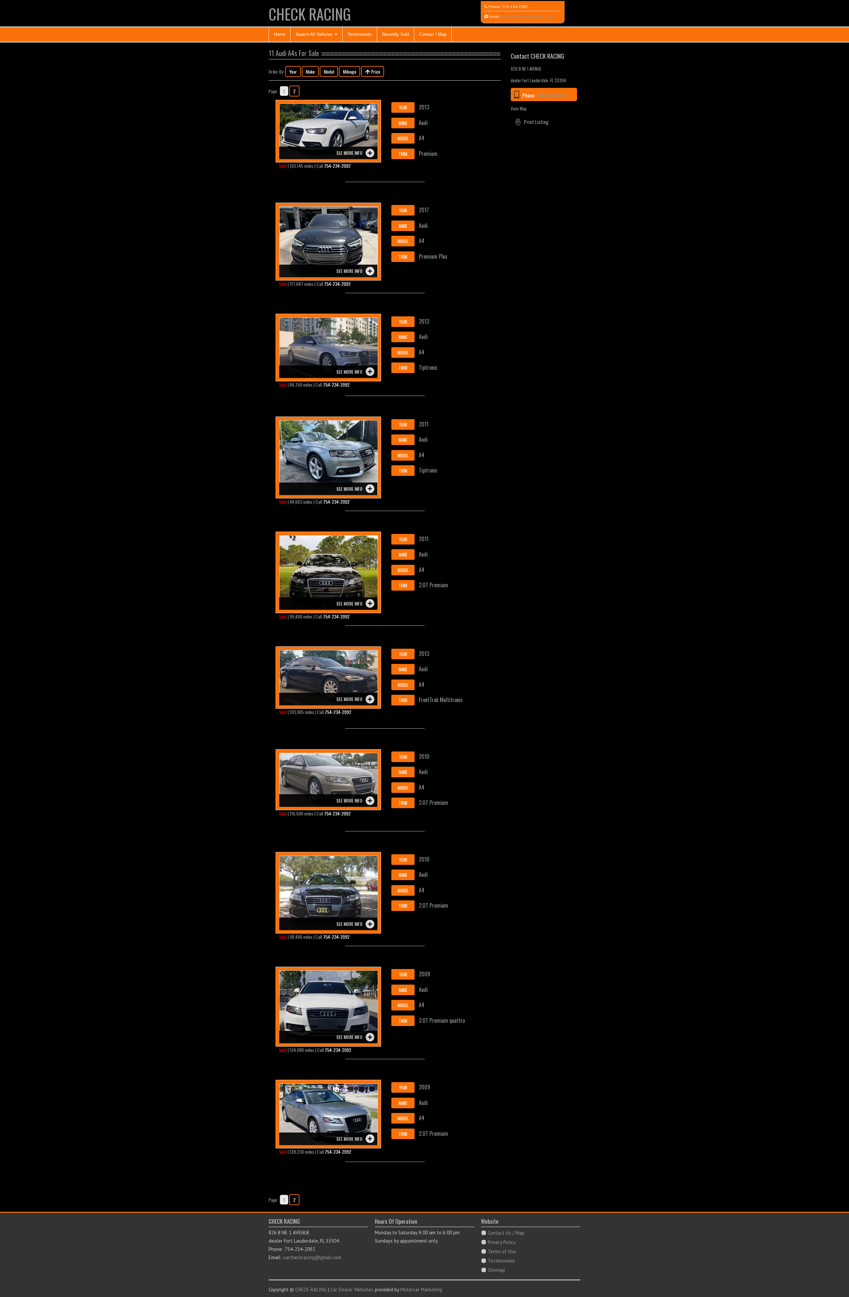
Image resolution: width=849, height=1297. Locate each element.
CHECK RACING (310, 14)
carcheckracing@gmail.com (527, 16)
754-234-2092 (515, 6)
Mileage (349, 71)
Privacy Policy (502, 1242)
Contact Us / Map (506, 1233)
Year (293, 71)
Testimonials (360, 34)
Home (279, 34)
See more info (349, 152)
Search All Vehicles (314, 34)
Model (329, 71)
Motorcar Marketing (421, 1289)
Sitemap (496, 1270)
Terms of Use (502, 1251)
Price (375, 71)
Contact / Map (432, 34)
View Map (519, 108)
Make (310, 71)
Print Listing (536, 121)
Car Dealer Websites (351, 1289)
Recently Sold (395, 34)
